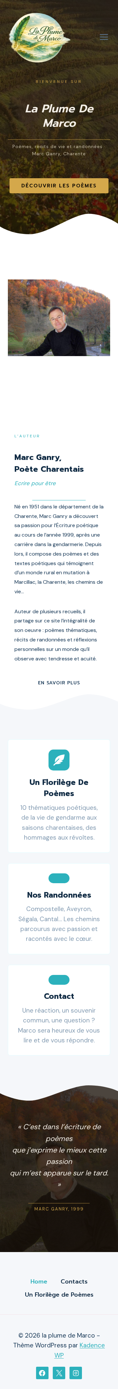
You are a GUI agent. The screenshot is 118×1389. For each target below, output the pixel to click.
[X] (59, 1373)
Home (38, 1281)
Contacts (74, 1281)
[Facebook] (42, 1373)
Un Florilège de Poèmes (59, 1294)
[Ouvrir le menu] (103, 37)
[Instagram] (75, 1373)
